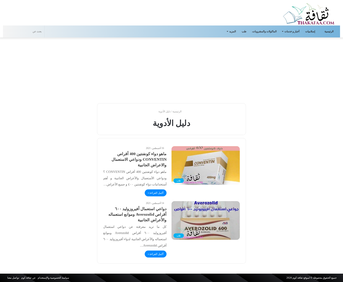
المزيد (232, 31)
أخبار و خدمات (292, 31)
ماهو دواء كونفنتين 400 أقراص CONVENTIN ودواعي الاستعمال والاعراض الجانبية (139, 159)
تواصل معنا (13, 277)
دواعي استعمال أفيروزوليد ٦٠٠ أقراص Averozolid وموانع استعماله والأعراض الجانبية (137, 214)
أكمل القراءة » (156, 192)
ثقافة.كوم (298, 277)
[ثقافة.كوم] (308, 13)
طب (244, 31)
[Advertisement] (171, 69)
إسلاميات (310, 31)
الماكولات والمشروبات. (264, 31)
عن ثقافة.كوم (28, 277)
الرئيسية (329, 31)
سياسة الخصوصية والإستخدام (53, 277)
